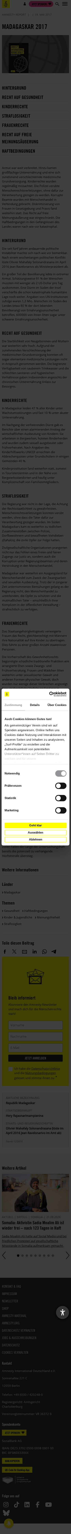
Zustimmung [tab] (13, 705)
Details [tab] (35, 705)
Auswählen (35, 832)
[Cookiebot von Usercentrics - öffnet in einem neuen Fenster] (50, 694)
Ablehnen (35, 839)
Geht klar (35, 825)
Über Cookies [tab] (57, 705)
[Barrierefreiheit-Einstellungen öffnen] (62, 1312)
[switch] (60, 786)
